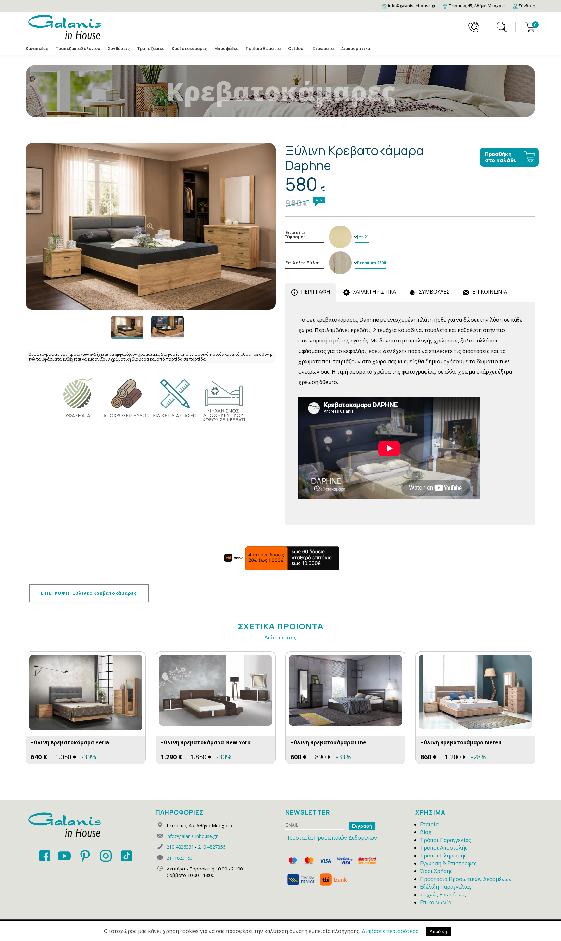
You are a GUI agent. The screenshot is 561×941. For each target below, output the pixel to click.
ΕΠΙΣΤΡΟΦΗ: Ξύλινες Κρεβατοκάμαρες (89, 593)
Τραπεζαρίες (150, 48)
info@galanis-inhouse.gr (192, 836)
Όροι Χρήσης (436, 871)
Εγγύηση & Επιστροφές (448, 863)
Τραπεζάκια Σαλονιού (78, 48)
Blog (425, 832)
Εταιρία (429, 824)
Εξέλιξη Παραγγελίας (445, 886)
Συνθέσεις (119, 48)
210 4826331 (180, 847)
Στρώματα (323, 48)
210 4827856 (211, 847)
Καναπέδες (37, 48)
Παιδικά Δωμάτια (263, 48)
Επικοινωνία (435, 902)
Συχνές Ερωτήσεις (443, 894)
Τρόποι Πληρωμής (443, 855)
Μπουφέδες (226, 48)
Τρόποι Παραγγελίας (445, 840)
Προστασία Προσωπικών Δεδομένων (331, 837)
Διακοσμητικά (355, 48)
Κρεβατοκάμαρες (189, 48)
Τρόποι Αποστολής (444, 847)
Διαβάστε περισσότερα (390, 931)
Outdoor (296, 48)
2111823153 (180, 858)
